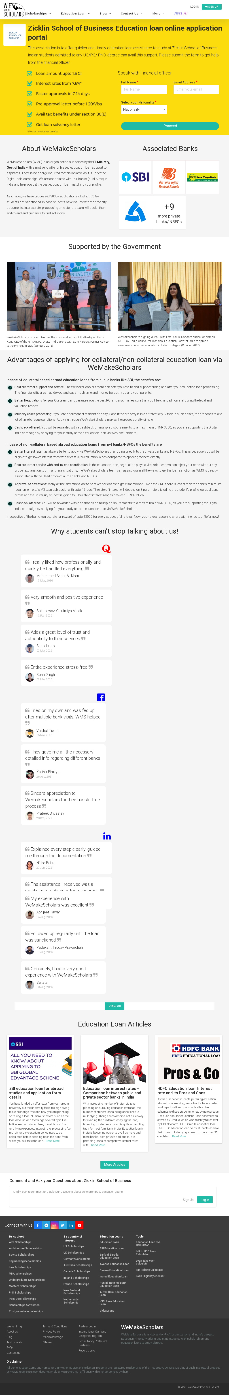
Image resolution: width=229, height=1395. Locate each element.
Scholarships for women (24, 1305)
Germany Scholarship (77, 1259)
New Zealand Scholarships (72, 1292)
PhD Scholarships (20, 1292)
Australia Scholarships (78, 1265)
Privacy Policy (51, 1331)
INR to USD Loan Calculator (146, 1253)
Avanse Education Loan (114, 1264)
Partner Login (87, 1326)
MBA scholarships (20, 1273)
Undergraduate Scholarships (27, 1280)
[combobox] (144, 109)
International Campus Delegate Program (92, 1333)
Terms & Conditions (55, 1326)
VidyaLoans (107, 1310)
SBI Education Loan (112, 1248)
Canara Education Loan (114, 1270)
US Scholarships (74, 1246)
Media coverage (53, 1337)
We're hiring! (15, 1326)
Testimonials (15, 1342)
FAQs (10, 1347)
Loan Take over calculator (145, 1262)
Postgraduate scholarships (26, 1311)
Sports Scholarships (21, 1254)
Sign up (213, 6)
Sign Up (188, 1200)
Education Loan (109, 1242)
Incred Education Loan (113, 1276)
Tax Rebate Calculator (149, 1270)
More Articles (114, 1164)
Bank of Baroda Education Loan (109, 1256)
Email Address (185, 82)
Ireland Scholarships (76, 1278)
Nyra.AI (181, 13)
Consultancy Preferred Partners (92, 1343)
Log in (194, 6)
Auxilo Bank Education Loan (113, 1294)
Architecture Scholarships (25, 1248)
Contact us (13, 1352)
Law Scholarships (20, 1267)
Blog (9, 1337)
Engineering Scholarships (25, 1261)
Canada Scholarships (77, 1271)
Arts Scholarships (20, 1242)
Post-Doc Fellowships (22, 1299)
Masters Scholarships (22, 1286)
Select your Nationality (138, 102)
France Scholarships (76, 1284)
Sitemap (48, 1342)
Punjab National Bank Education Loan (113, 1284)
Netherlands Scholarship (71, 1301)
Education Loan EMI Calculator (148, 1244)
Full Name (129, 82)
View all (114, 1006)
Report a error (87, 1350)
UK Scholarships (74, 1252)
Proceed (170, 126)
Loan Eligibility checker (150, 1276)
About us (12, 1331)
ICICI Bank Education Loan (112, 1303)
